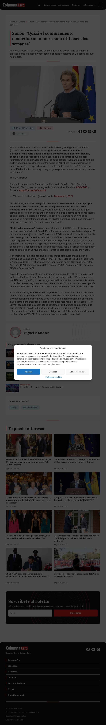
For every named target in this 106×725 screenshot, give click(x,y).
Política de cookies (54, 377)
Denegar (53, 371)
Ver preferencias (77, 371)
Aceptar (28, 371)
